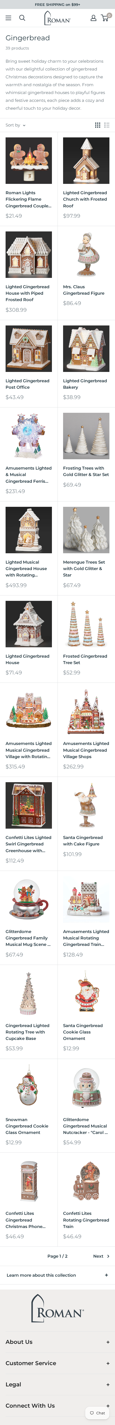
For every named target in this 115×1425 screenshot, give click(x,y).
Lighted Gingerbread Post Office (27, 384)
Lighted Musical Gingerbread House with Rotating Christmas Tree (26, 568)
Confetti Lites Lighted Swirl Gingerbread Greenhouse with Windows (28, 844)
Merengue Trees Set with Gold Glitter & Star (84, 568)
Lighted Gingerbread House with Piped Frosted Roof (27, 293)
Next (98, 1256)
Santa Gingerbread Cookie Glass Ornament (83, 1032)
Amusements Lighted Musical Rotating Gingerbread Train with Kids (86, 938)
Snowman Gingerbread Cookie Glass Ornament (27, 1126)
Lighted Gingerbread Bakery (85, 384)
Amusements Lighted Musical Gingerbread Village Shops (86, 750)
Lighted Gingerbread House (27, 659)
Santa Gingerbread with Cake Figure (83, 841)
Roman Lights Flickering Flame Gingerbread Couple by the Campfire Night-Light (27, 199)
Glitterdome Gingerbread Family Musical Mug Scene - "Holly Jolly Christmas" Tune (27, 938)
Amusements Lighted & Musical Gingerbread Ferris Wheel (29, 474)
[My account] (93, 18)
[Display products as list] (106, 125)
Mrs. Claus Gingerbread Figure (83, 290)
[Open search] (22, 18)
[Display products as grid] (97, 125)
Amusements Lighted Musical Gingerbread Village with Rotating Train (29, 750)
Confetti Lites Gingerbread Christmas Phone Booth (24, 1220)
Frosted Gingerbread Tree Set (85, 659)
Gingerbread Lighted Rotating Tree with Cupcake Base (27, 1032)
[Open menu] (8, 18)
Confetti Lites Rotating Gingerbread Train (86, 1220)
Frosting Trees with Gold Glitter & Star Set (86, 471)
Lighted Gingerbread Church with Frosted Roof (85, 199)
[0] (104, 18)
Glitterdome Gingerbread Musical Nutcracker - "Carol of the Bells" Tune (86, 1126)
